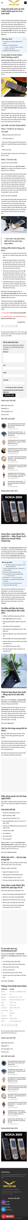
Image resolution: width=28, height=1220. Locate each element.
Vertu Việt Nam (18, 301)
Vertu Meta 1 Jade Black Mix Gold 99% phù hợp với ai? (13, 580)
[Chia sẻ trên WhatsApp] (2, 326)
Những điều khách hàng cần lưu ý (11, 50)
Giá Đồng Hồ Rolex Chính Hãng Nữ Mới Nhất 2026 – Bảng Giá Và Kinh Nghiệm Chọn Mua (17, 442)
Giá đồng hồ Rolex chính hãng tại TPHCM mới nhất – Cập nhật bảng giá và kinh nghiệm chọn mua (17, 475)
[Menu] (2, 3)
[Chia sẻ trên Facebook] (5, 326)
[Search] (25, 2)
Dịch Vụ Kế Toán (7, 1210)
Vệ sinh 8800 (8, 335)
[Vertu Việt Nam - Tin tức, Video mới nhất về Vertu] (14, 3)
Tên (4, 365)
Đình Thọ (22, 322)
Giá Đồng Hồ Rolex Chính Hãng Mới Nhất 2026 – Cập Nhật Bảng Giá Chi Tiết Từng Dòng (17, 458)
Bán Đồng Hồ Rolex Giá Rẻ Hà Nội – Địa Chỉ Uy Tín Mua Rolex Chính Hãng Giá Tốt (17, 425)
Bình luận (5, 352)
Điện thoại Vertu (6, 405)
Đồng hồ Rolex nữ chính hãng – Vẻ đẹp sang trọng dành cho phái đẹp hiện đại (17, 483)
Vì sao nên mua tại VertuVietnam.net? (12, 583)
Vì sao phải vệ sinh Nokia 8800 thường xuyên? (12, 42)
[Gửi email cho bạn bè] (11, 326)
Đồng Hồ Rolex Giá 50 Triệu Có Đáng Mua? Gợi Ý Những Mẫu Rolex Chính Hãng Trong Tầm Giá (17, 450)
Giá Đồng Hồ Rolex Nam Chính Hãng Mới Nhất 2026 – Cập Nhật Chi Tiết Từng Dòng (17, 466)
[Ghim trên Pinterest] (13, 326)
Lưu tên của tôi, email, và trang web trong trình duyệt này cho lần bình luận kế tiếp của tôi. (13, 390)
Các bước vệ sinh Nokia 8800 (10, 45)
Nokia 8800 (17, 24)
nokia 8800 (17, 334)
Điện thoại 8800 (10, 334)
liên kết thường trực (11, 1033)
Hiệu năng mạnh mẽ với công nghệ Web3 (13, 574)
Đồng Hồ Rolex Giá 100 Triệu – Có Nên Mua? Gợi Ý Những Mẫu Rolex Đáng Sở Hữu (17, 433)
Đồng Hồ (3, 408)
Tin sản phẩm (5, 411)
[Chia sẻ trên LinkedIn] (16, 326)
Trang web (5, 380)
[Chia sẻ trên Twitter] (8, 326)
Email (5, 372)
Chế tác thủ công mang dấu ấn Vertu (12, 572)
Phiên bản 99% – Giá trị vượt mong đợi (12, 577)
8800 (4, 334)
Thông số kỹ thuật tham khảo (10, 585)
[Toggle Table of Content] (23, 39)
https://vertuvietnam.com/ (8, 318)
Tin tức (18, 332)
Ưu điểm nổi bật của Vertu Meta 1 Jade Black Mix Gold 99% (15, 565)
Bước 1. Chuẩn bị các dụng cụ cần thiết (14, 47)
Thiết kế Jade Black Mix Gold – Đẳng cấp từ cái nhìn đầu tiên (14, 569)
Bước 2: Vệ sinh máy (10, 48)
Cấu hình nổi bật (11, 575)
